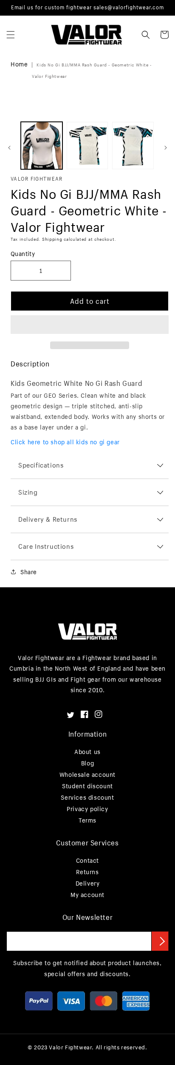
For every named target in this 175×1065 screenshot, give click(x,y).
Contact (87, 860)
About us (87, 752)
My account (87, 895)
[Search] (145, 34)
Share (28, 572)
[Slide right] (165, 147)
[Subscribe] (160, 941)
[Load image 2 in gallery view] (87, 145)
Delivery (88, 883)
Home (19, 64)
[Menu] (10, 34)
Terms (87, 820)
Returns (87, 872)
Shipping (52, 239)
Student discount (87, 786)
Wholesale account (87, 775)
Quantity (23, 254)
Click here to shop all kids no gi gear (65, 442)
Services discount (87, 797)
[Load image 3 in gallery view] (133, 145)
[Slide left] (9, 147)
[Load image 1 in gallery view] (41, 145)
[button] (90, 325)
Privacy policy (87, 809)
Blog (87, 763)
